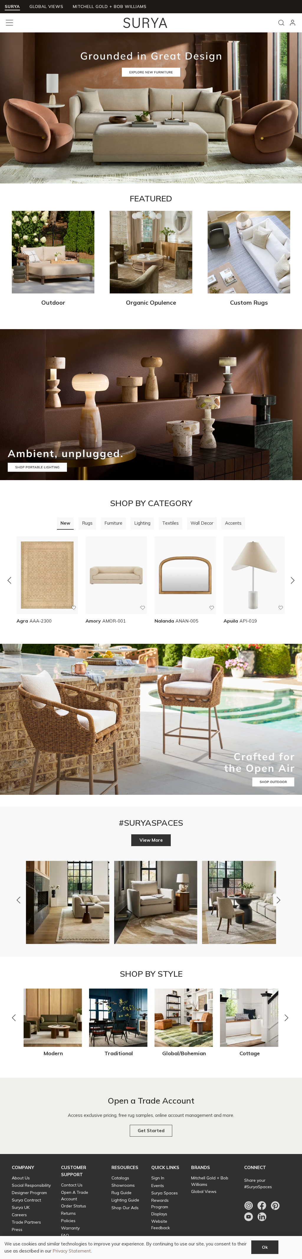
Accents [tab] (233, 523)
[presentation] (65, 523)
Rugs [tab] (87, 523)
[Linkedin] (261, 1216)
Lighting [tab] (142, 523)
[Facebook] (261, 1205)
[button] (53, 300)
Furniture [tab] (113, 523)
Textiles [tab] (170, 523)
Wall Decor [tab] (202, 523)
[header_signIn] (292, 23)
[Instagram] (248, 1205)
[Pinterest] (275, 1205)
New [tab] (65, 523)
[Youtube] (248, 1216)
